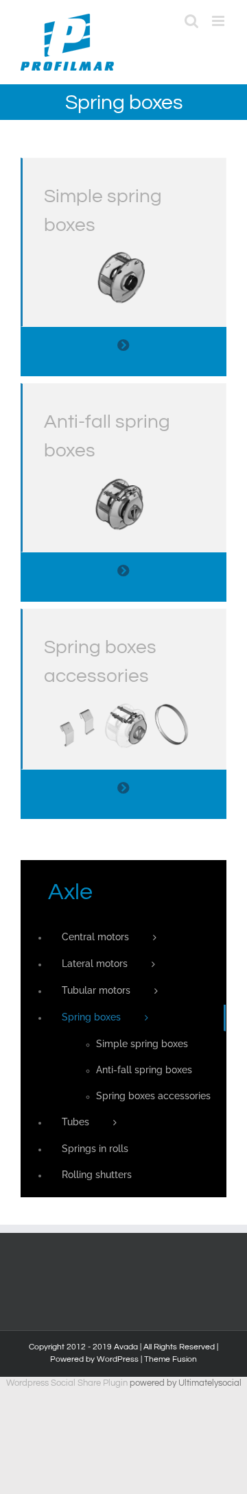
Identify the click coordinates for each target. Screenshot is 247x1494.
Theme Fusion (170, 1359)
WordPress (118, 1359)
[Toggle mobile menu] (219, 21)
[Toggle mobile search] (191, 21)
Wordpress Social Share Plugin (68, 1383)
